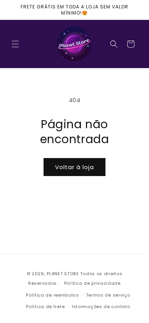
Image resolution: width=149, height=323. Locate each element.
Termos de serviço (108, 295)
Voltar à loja (74, 167)
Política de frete (45, 306)
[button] (15, 44)
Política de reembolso (52, 295)
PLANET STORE (63, 274)
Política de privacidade (92, 283)
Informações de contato (101, 306)
